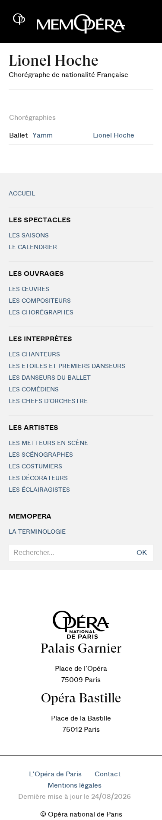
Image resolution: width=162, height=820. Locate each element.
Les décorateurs (38, 478)
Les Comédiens (34, 390)
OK (142, 552)
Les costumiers (35, 467)
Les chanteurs (34, 355)
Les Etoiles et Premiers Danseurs (67, 366)
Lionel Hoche (113, 135)
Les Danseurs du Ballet (50, 378)
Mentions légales (75, 785)
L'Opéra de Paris (55, 774)
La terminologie (37, 532)
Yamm (42, 135)
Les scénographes (41, 455)
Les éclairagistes (39, 490)
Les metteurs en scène (48, 443)
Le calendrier (33, 247)
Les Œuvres (29, 289)
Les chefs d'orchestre (48, 401)
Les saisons (29, 236)
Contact (108, 774)
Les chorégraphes (41, 313)
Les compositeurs (40, 301)
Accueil (22, 194)
